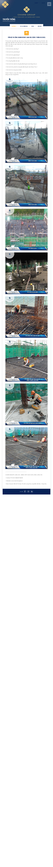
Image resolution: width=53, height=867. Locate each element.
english (36, 3)
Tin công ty (14, 26)
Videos (32, 26)
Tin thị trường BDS (24, 26)
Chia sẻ (21, 491)
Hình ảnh (39, 26)
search (43, 3)
